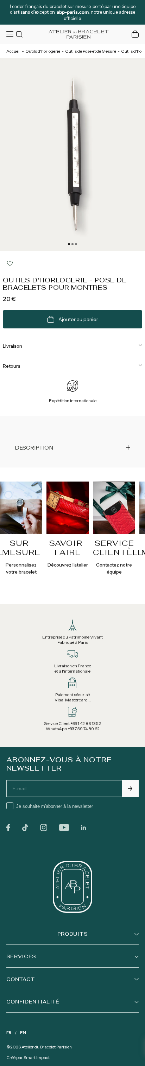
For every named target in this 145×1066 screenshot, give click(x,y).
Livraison (12, 346)
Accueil (13, 51)
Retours (11, 366)
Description (34, 447)
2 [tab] (72, 244)
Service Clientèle (118, 547)
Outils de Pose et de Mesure (90, 51)
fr (9, 1032)
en (23, 1032)
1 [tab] (69, 244)
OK (130, 788)
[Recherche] (20, 34)
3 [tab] (76, 244)
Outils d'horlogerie (42, 51)
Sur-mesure (21, 547)
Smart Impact (37, 1057)
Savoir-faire (67, 547)
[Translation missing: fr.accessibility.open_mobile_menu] (10, 34)
